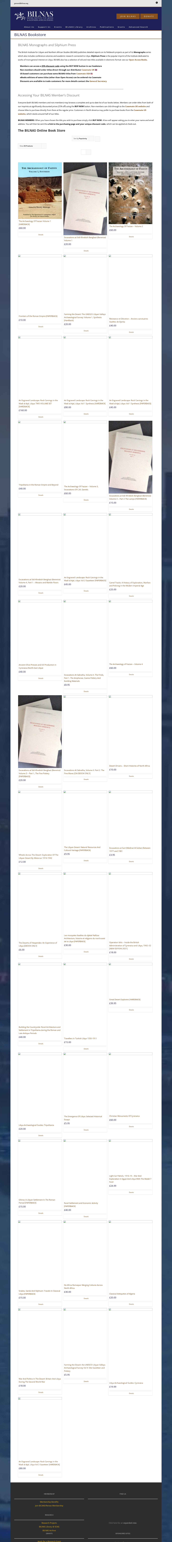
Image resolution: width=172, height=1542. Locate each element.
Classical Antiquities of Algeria (122, 1293)
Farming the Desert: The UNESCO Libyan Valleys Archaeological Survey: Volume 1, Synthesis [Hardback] (85, 317)
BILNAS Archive (49, 1530)
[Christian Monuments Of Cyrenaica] (130, 1083)
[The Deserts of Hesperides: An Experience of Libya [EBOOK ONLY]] (40, 906)
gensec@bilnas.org (21, 3)
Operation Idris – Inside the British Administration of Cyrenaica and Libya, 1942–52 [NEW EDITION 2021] (130, 945)
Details (40, 235)
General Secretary (98, 81)
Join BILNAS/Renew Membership (49, 1505)
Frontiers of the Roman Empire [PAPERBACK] (38, 316)
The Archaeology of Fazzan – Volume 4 (126, 664)
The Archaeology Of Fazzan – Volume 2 (126, 226)
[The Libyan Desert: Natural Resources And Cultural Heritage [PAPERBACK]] (85, 818)
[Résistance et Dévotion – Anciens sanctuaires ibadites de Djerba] (130, 286)
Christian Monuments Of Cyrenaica (124, 1116)
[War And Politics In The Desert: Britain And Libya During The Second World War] (40, 1342)
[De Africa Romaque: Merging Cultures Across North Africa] (85, 1251)
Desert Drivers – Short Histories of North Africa (129, 766)
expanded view (129, 1523)
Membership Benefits (49, 1502)
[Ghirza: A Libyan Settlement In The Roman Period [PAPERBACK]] (40, 1168)
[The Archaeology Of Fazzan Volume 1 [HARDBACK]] (40, 190)
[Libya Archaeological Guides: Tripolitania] (40, 1088)
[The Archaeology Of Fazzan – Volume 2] (130, 193)
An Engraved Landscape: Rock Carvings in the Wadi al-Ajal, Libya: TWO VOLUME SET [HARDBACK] (38, 403)
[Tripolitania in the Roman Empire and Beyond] (40, 451)
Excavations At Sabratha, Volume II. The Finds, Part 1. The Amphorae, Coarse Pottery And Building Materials (84, 678)
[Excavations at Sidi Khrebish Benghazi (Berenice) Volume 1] (85, 198)
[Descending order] (97, 139)
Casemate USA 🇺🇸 (84, 73)
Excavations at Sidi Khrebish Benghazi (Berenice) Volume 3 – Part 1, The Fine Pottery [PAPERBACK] (39, 773)
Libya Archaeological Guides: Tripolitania (36, 1125)
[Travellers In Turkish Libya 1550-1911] (85, 999)
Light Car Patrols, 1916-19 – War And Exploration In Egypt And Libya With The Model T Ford (130, 1179)
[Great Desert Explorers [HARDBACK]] (130, 980)
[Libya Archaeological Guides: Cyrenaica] (130, 1344)
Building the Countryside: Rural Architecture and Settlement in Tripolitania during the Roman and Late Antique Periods (39, 1030)
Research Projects (49, 1523)
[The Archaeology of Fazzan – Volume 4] (130, 631)
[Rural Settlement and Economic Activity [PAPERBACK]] (85, 1170)
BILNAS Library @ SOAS (49, 1526)
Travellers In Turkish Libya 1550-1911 (80, 1038)
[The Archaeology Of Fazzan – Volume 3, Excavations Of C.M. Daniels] (85, 452)
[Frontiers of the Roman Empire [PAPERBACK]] (40, 284)
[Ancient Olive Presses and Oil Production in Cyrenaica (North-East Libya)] (40, 631)
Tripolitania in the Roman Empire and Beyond (38, 484)
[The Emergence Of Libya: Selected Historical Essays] (85, 1083)
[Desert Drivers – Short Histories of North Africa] (130, 729)
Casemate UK (88, 70)
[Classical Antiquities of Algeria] (130, 1256)
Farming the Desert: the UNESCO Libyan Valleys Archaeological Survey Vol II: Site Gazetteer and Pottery (84, 1368)
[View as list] (88, 152)
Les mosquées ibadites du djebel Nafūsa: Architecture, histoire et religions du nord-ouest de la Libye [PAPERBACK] (84, 938)
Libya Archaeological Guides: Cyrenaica (126, 1383)
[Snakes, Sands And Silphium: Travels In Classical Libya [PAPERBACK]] (40, 1254)
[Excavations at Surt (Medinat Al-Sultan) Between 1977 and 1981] (130, 818)
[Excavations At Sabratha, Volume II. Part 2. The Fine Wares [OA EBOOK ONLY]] (85, 731)
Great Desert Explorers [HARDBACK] (124, 999)
